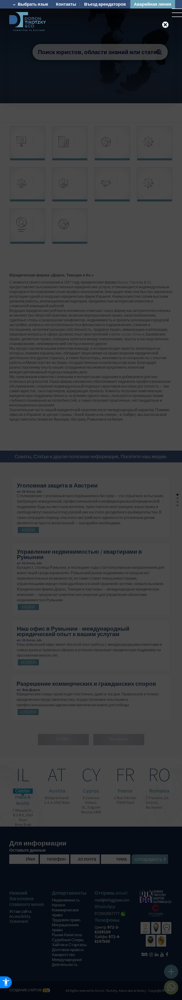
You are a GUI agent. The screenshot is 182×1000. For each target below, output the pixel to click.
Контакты (66, 4)
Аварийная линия (152, 4)
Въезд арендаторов (105, 4)
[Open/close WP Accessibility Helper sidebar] (6, 982)
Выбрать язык (33, 4)
